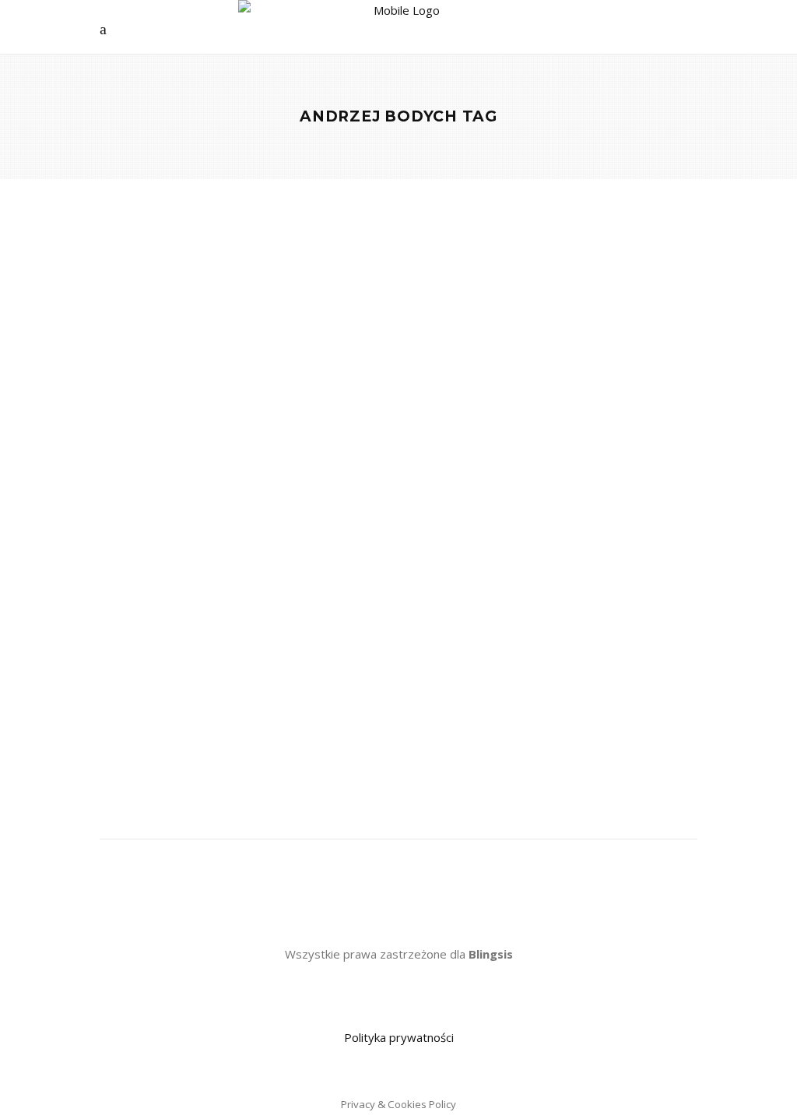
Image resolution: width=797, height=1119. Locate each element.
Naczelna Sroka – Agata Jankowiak (183, 506)
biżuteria (195, 658)
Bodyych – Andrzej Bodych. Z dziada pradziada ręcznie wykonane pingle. (220, 461)
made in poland (180, 680)
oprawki (158, 702)
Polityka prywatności (399, 1037)
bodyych (119, 680)
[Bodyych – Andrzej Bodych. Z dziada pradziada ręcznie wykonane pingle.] (243, 306)
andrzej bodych (134, 658)
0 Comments (143, 527)
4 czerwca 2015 (306, 506)
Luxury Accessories (174, 402)
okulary (117, 702)
